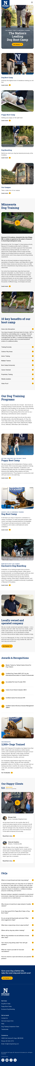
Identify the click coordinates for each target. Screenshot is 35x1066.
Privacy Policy (4, 1056)
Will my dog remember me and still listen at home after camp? (15, 936)
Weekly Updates (6, 379)
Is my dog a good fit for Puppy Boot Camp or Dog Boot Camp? (15, 912)
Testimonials (4, 1029)
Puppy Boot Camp (6, 1006)
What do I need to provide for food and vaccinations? (12, 950)
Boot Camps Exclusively (8, 365)
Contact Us (4, 1018)
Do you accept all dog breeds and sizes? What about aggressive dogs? (14, 919)
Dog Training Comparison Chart (10, 1026)
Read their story (7, 836)
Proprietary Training (7, 374)
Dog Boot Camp (5, 1003)
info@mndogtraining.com (12, 1044)
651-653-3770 (10, 1041)
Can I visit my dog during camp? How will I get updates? (14, 943)
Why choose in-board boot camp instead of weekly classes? (16, 905)
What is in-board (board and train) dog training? (15, 880)
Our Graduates (5, 772)
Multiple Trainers (6, 360)
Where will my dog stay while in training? (12, 930)
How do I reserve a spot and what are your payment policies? (16, 957)
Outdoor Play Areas (6, 351)
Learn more (4, 286)
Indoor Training (5, 356)
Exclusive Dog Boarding (8, 1009)
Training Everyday (6, 347)
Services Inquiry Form (7, 1021)
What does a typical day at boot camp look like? (15, 925)
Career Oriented (6, 370)
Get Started (16, 44)
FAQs (2, 1023)
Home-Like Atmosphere (8, 329)
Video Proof (4, 383)
